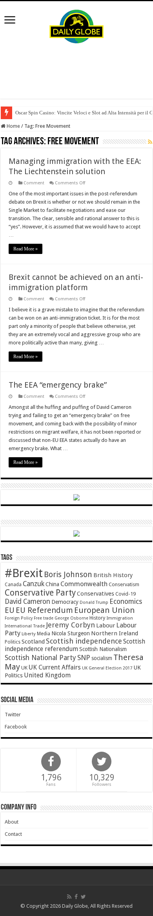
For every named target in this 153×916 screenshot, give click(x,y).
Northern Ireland (114, 633)
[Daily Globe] (76, 24)
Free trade (43, 618)
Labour (105, 625)
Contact (13, 834)
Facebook (16, 727)
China (52, 584)
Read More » (25, 249)
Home (12, 126)
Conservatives (95, 593)
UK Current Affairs (55, 667)
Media (43, 633)
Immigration (119, 618)
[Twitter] (83, 896)
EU (10, 610)
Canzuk (33, 584)
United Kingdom (47, 675)
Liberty (29, 633)
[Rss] (69, 896)
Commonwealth (83, 584)
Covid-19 (125, 594)
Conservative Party (40, 593)
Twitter (13, 714)
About (11, 822)
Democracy (64, 602)
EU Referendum (44, 610)
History (97, 618)
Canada (13, 584)
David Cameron (27, 601)
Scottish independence (84, 641)
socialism (101, 658)
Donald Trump (94, 602)
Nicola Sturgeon (70, 633)
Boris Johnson (68, 574)
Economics (125, 601)
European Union (104, 610)
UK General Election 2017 (107, 668)
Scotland (33, 641)
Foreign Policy (19, 618)
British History (113, 575)
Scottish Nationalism (103, 649)
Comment (34, 183)
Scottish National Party (40, 658)
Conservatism (124, 584)
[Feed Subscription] (150, 142)
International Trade (25, 626)
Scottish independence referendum (75, 645)
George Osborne (71, 618)
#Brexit (24, 573)
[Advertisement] (76, 71)
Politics (12, 642)
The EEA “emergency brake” (58, 385)
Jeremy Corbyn (70, 625)
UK (24, 668)
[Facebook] (76, 896)
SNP (83, 657)
